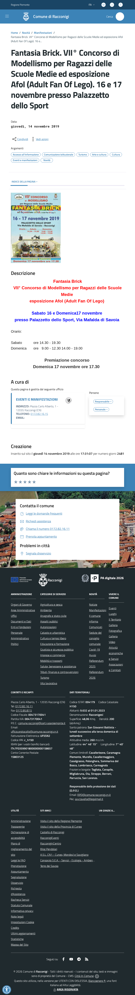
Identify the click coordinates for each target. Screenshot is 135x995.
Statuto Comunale (21, 905)
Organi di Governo (21, 604)
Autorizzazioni (48, 627)
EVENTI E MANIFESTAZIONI (37, 399)
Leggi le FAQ (18, 860)
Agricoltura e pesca (51, 604)
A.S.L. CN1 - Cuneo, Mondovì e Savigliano (64, 855)
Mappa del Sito (19, 944)
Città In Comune (84, 976)
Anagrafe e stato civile (53, 616)
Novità (26, 33)
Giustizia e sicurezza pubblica (56, 649)
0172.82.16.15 (39, 414)
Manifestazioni (43, 33)
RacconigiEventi (49, 838)
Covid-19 (94, 649)
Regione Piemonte (20, 4)
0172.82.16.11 (24, 706)
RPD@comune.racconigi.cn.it (94, 795)
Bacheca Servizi (20, 900)
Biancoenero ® (96, 981)
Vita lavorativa (48, 683)
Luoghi (113, 614)
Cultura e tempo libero (53, 638)
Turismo (44, 678)
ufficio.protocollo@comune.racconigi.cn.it (34, 731)
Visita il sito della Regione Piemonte (61, 821)
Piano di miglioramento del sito (21, 849)
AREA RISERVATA (67, 989)
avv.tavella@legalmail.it (89, 799)
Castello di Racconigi (52, 832)
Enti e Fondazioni (21, 627)
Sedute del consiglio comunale (95, 638)
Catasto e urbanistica (52, 633)
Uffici (14, 616)
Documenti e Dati (21, 621)
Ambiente (46, 610)
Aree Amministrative (23, 610)
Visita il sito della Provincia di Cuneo (61, 826)
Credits (15, 928)
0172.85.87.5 (24, 710)
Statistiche (17, 939)
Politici (14, 644)
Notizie (93, 604)
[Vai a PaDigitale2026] (102, 577)
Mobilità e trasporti (51, 661)
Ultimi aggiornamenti (23, 933)
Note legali (17, 916)
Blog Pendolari (48, 849)
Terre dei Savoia (49, 866)
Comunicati (95, 627)
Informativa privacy (22, 911)
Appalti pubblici (49, 621)
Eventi (112, 608)
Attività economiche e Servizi (116, 653)
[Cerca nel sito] (120, 16)
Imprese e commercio (52, 655)
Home (14, 33)
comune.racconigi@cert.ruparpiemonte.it (41, 723)
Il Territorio (115, 619)
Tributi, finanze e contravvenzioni (59, 672)
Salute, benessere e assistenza (58, 666)
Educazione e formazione (54, 644)
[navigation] (7, 16)
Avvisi (92, 655)
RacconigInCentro (50, 843)
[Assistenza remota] (97, 976)
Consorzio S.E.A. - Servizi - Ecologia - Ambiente (67, 860)
